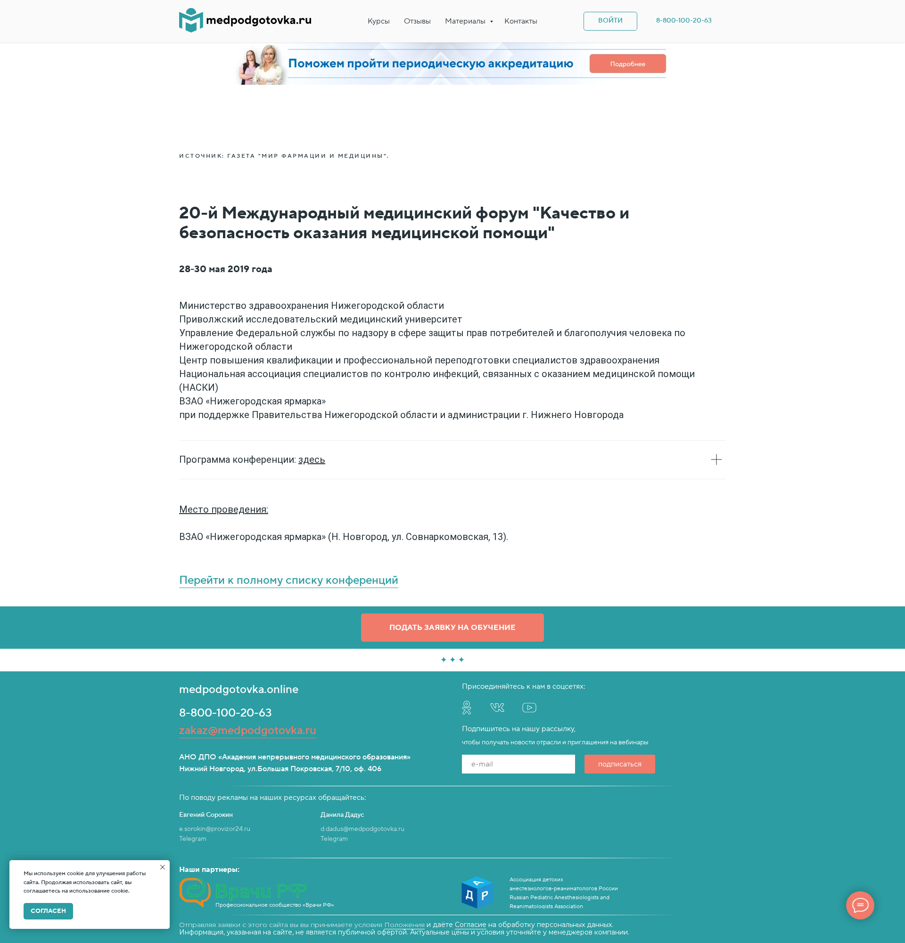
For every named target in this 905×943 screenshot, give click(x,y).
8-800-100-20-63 (225, 713)
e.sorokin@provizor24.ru (214, 829)
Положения (404, 924)
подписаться (620, 764)
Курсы (379, 21)
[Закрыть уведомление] (162, 867)
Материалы (466, 21)
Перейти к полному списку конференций (288, 580)
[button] (452, 627)
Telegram (192, 839)
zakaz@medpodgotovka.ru (247, 730)
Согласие (470, 924)
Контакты (520, 21)
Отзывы (417, 21)
